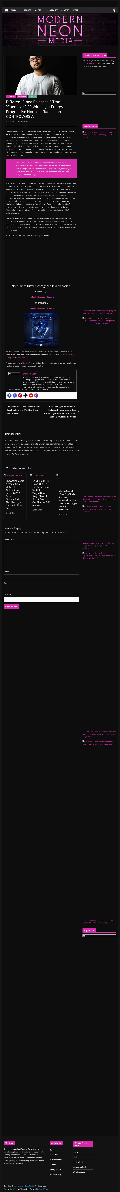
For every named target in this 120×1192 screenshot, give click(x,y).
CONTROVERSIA (22, 96)
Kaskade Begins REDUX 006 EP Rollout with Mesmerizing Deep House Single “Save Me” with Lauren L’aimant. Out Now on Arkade (60, 411)
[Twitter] (25, 395)
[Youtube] (31, 395)
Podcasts (27, 10)
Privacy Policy (55, 1169)
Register (76, 1152)
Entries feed (78, 1162)
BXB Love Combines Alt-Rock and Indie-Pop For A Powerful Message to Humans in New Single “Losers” (99, 734)
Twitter (70, 355)
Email (6, 583)
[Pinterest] (20, 395)
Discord (25, 363)
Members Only (55, 1174)
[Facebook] (9, 395)
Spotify (41, 235)
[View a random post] (113, 10)
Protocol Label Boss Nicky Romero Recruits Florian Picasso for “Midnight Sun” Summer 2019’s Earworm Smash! (99, 499)
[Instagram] (15, 395)
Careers (53, 1165)
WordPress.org (79, 1172)
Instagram (42, 297)
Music (13, 10)
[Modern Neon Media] (6, 10)
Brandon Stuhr (23, 122)
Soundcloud (90, 64)
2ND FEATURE (11, 96)
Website (7, 594)
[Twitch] (36, 395)
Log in (75, 1157)
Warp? (75, 10)
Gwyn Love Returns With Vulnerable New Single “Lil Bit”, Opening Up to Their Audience (98, 545)
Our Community (56, 1160)
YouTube (21, 358)
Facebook (32, 297)
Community (52, 10)
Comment (9, 539)
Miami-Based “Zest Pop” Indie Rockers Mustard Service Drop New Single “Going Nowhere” (68, 500)
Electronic (32, 96)
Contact (65, 10)
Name (6, 571)
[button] (17, 10)
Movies (38, 10)
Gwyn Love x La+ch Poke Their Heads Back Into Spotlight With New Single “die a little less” (23, 410)
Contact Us (54, 1155)
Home (52, 1150)
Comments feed (79, 1167)
